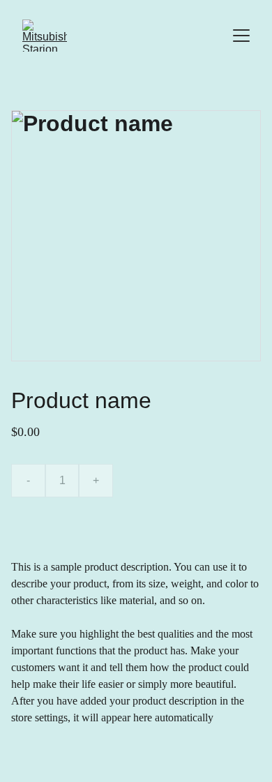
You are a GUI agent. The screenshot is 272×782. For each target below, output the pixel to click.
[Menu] (241, 35)
